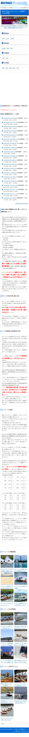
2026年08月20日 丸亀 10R (10, 135)
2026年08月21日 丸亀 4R (9, 118)
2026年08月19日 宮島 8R (9, 143)
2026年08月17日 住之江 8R (10, 185)
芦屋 (7, 68)
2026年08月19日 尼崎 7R (9, 147)
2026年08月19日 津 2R (9, 151)
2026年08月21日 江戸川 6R (10, 122)
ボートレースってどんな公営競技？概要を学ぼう (7, 570)
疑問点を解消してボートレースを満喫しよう (7, 684)
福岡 (10, 68)
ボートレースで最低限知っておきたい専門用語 (7, 644)
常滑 (11, 48)
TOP (2, 723)
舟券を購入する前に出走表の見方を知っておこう (20, 627)
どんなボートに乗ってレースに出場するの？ (7, 627)
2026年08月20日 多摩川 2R (10, 139)
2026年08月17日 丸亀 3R (9, 181)
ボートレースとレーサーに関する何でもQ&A (7, 719)
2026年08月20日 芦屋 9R (9, 126)
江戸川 (7, 38)
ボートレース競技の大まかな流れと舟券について (7, 587)
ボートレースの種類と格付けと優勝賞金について (20, 570)
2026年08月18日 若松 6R (9, 160)
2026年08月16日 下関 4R (9, 198)
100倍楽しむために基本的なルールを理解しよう (20, 644)
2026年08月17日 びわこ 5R (10, 189)
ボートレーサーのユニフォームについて (7, 604)
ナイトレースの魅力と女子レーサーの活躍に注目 (7, 661)
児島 (3, 58)
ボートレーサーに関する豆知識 (20, 587)
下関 (7, 58)
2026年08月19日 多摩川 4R (10, 156)
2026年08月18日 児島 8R (9, 164)
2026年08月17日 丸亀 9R (9, 177)
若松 (3, 68)
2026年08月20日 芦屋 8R (9, 130)
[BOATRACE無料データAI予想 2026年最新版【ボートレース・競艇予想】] (14, 3)
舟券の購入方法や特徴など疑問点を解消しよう (20, 702)
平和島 (12, 38)
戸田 (3, 38)
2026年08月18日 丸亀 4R (9, 168)
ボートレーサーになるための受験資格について (20, 684)
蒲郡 (8, 48)
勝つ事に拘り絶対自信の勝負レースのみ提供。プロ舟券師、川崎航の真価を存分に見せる (14, 26)
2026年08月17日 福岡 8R (9, 172)
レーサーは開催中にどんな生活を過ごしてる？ (20, 604)
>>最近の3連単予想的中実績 (21, 203)
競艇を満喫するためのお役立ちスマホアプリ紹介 (20, 661)
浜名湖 (4, 48)
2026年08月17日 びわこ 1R (10, 193)
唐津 (14, 68)
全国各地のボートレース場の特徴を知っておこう (7, 702)
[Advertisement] (14, 88)
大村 (17, 68)
